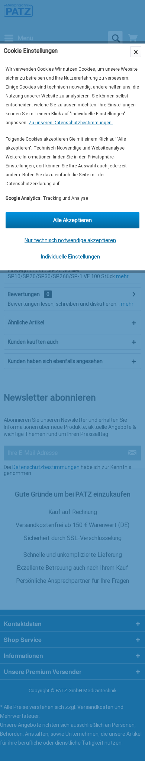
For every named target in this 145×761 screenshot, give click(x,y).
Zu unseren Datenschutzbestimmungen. (71, 122)
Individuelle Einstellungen (70, 257)
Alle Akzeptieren (72, 220)
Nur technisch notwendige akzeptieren (70, 240)
